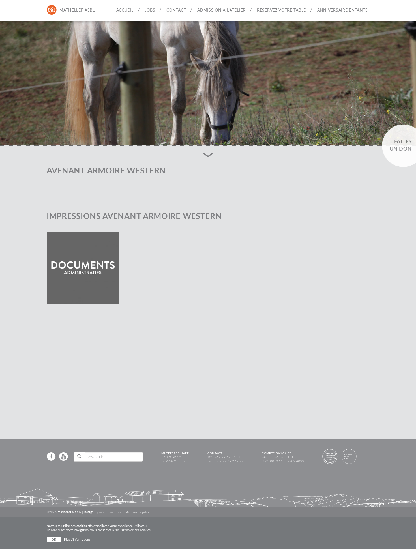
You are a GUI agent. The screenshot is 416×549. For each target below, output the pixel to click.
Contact (176, 10)
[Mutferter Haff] (63, 10)
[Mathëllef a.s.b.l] (52, 10)
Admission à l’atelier (221, 10)
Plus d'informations (77, 539)
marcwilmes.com (111, 512)
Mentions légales (137, 512)
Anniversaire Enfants (342, 10)
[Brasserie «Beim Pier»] (75, 10)
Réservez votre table (281, 10)
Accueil (125, 10)
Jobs (150, 10)
